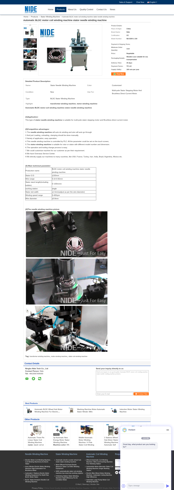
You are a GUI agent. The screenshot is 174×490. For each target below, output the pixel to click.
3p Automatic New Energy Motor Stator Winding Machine (61, 440)
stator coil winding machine (78, 356)
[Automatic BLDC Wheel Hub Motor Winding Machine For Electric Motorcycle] (29, 410)
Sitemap (85, 484)
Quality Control (86, 9)
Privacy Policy (37, 488)
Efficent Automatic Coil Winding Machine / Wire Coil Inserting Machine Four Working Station (99, 462)
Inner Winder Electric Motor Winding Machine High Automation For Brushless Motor (37, 468)
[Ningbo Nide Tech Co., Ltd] (31, 9)
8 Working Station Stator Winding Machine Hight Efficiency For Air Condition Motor (67, 478)
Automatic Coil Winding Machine (97, 455)
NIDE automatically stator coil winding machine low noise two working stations (69, 472)
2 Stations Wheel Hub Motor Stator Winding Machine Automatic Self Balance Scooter (111, 442)
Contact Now (143, 394)
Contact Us (102, 9)
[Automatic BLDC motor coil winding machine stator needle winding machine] (30, 32)
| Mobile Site (94, 484)
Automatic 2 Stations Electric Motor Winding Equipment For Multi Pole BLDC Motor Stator (37, 475)
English (153, 2)
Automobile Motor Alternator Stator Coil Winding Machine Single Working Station (99, 468)
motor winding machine (59, 356)
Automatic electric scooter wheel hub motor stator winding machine (68, 461)
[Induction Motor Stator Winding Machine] (114, 410)
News (112, 9)
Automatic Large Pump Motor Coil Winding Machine (98, 481)
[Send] (168, 486)
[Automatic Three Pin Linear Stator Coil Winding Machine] (36, 430)
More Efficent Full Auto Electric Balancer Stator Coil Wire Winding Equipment (67, 466)
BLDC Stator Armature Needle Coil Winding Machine (37, 481)
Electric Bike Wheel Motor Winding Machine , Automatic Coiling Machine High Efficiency (99, 475)
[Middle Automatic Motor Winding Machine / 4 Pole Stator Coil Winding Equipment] (87, 430)
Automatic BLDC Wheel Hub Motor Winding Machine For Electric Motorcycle (48, 411)
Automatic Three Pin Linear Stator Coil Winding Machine (36, 440)
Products (61, 9)
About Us (72, 9)
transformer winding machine (40, 356)
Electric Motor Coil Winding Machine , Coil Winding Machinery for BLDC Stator (38, 462)
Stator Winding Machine (50, 17)
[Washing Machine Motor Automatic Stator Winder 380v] (72, 410)
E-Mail (78, 484)
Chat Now (140, 2)
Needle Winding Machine (36, 454)
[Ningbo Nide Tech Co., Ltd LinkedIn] (116, 472)
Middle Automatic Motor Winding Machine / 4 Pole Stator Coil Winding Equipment (86, 442)
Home (50, 9)
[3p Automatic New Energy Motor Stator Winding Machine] (61, 430)
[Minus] (167, 429)
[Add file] (123, 486)
